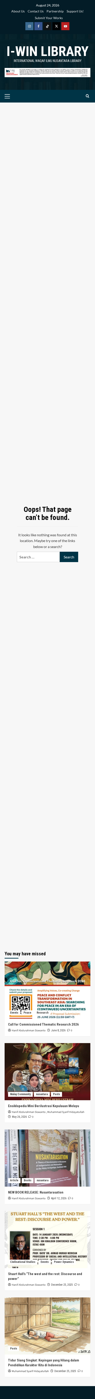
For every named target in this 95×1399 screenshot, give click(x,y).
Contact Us (36, 11)
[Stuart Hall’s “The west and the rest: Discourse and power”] (47, 1239)
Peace (27, 1012)
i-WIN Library (47, 51)
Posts (56, 1094)
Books (27, 1180)
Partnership (55, 11)
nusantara (42, 1094)
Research (42, 1012)
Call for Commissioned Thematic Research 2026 (43, 1024)
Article (14, 1180)
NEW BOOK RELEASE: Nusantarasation (35, 1192)
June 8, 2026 (58, 1030)
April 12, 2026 (58, 1198)
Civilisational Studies (22, 1262)
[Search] (87, 96)
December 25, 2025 (62, 1284)
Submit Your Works (49, 18)
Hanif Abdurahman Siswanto (29, 1030)
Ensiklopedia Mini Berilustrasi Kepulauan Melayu (43, 1106)
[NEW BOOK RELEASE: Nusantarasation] (47, 1158)
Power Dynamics (64, 1262)
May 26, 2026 (19, 1116)
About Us (18, 11)
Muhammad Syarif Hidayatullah (65, 1112)
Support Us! (75, 11)
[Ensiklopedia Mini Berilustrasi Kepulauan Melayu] (47, 1071)
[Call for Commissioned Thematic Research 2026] (47, 990)
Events (14, 1012)
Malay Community (20, 1094)
